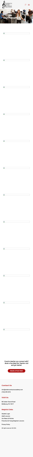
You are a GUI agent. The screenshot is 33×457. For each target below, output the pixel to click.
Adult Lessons (6, 416)
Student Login (6, 414)
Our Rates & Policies (8, 418)
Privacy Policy (6, 424)
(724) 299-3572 (6, 392)
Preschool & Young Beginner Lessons (13, 421)
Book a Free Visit (16, 371)
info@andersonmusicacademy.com (12, 389)
